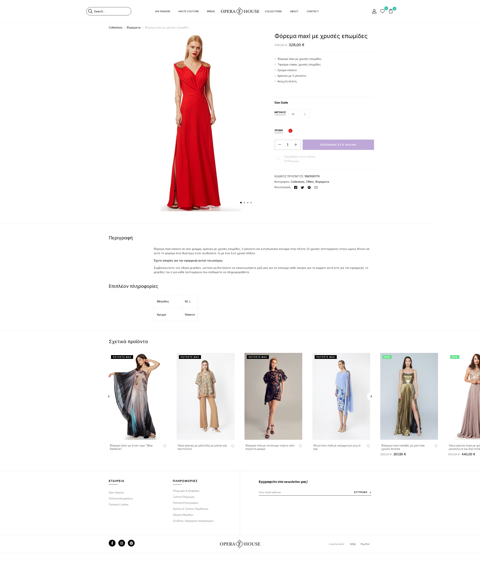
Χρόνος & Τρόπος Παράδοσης (190, 508)
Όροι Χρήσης (116, 492)
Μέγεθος (280, 112)
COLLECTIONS (273, 11)
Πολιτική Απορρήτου (121, 498)
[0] (382, 11)
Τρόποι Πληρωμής (184, 496)
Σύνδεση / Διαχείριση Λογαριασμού (193, 520)
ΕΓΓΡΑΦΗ (361, 492)
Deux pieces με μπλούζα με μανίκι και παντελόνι (202, 447)
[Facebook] (295, 187)
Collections (115, 27)
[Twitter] (302, 187)
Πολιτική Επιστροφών (185, 502)
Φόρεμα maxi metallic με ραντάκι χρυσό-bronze (403, 447)
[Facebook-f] (112, 543)
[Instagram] (121, 543)
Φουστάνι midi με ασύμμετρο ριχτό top (337, 447)
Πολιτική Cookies (118, 504)
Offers (310, 181)
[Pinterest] (309, 187)
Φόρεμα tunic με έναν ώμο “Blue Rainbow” (131, 447)
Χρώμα (278, 130)
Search (90, 11)
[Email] (315, 187)
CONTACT (313, 11)
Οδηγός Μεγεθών (183, 514)
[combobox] (112, 11)
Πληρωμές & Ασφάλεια (186, 490)
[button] (391, 11)
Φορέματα (134, 27)
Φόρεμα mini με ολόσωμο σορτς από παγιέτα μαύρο (269, 447)
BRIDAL (211, 11)
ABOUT (294, 11)
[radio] (293, 114)
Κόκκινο (190, 314)
